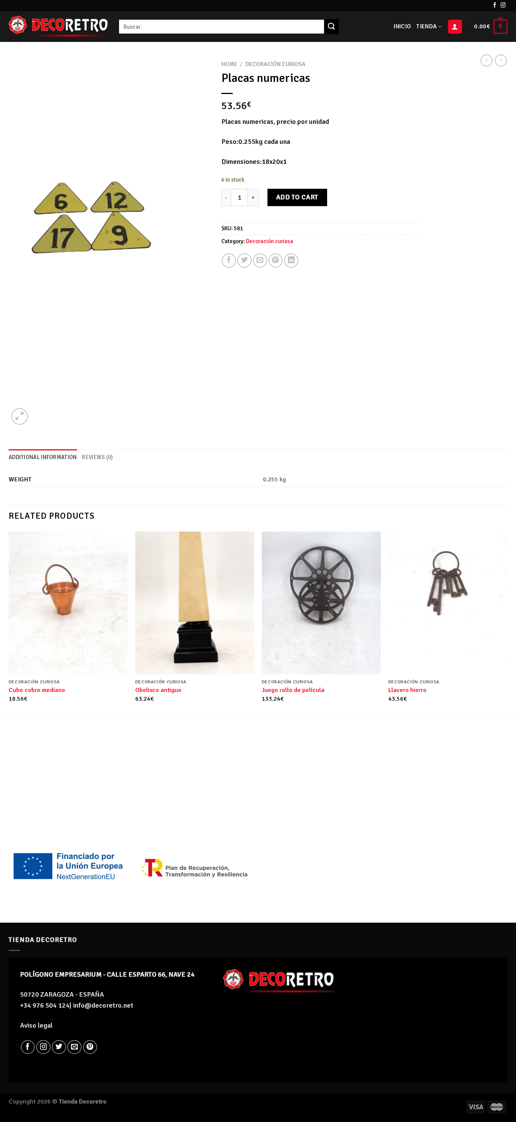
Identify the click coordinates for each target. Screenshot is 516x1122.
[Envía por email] (260, 260)
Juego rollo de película (293, 690)
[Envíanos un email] (74, 1047)
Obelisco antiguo (158, 690)
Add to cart (297, 197)
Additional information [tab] (43, 457)
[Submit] (331, 26)
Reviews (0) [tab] (97, 457)
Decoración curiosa (276, 64)
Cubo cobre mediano (37, 690)
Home (229, 64)
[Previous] (9, 624)
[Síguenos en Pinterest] (90, 1047)
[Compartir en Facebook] (229, 260)
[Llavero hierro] (447, 603)
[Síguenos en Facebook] (494, 5)
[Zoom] (19, 416)
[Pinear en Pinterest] (276, 260)
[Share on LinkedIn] (291, 260)
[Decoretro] (58, 26)
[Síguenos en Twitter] (59, 1047)
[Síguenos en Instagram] (503, 5)
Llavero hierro (407, 690)
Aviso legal (36, 1025)
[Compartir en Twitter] (244, 260)
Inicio (402, 26)
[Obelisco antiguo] (194, 603)
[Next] (507, 624)
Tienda (426, 26)
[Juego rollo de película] (321, 603)
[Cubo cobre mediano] (68, 603)
